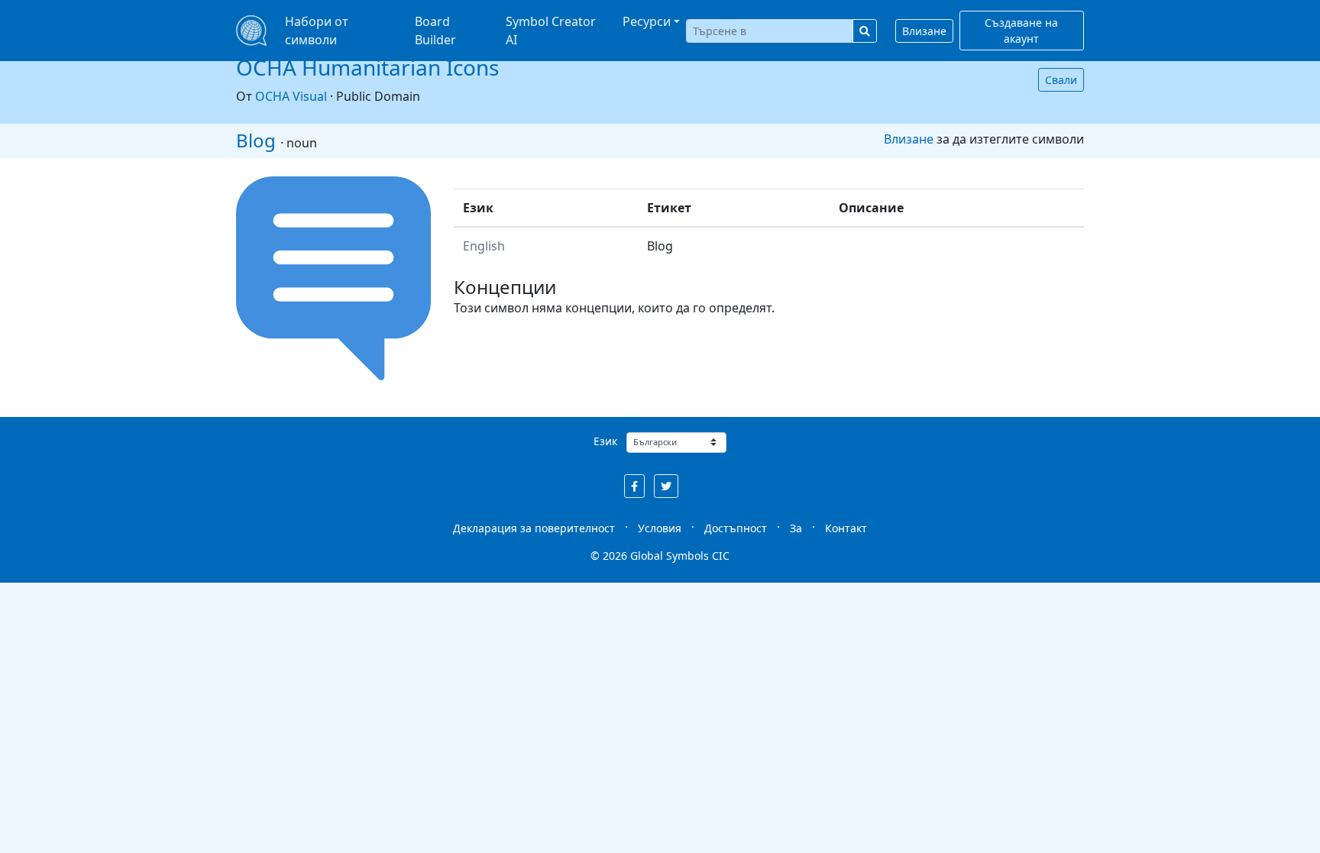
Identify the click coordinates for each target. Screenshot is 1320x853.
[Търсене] (864, 31)
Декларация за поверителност (534, 528)
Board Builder (435, 30)
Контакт (846, 528)
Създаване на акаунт (1021, 30)
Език (605, 441)
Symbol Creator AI (551, 30)
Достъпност (735, 528)
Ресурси (647, 21)
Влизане (924, 31)
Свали (1061, 80)
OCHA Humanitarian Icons (367, 67)
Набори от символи (316, 30)
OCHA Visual (291, 96)
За (796, 528)
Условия (659, 528)
